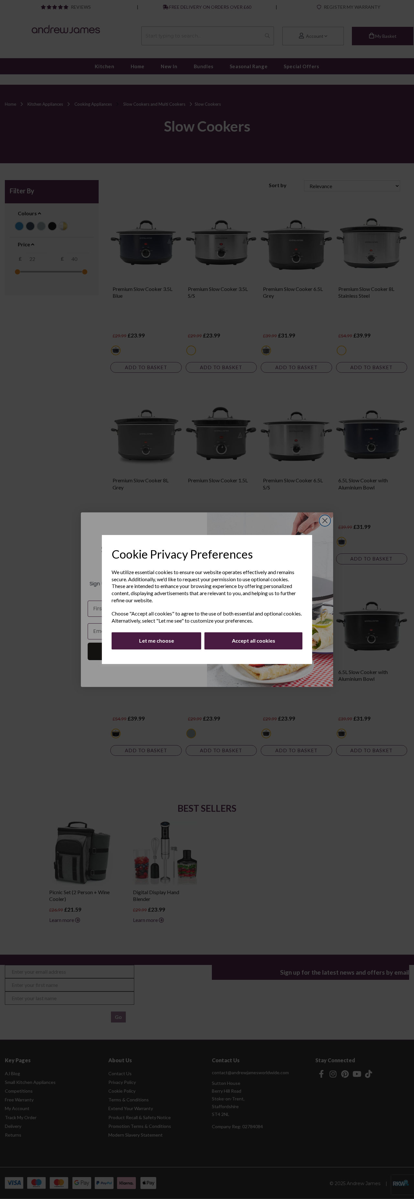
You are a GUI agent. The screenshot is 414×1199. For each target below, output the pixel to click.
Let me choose (156, 640)
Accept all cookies (253, 640)
